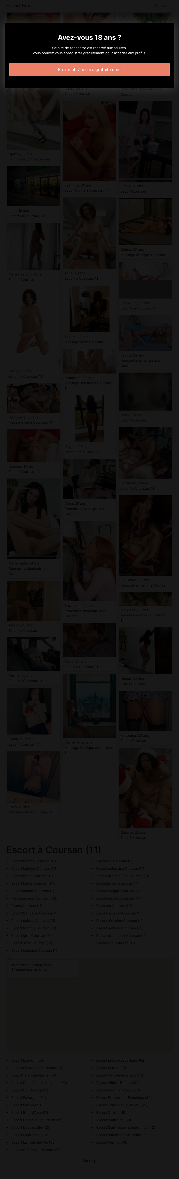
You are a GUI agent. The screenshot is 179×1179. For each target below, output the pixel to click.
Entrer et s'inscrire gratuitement (89, 69)
